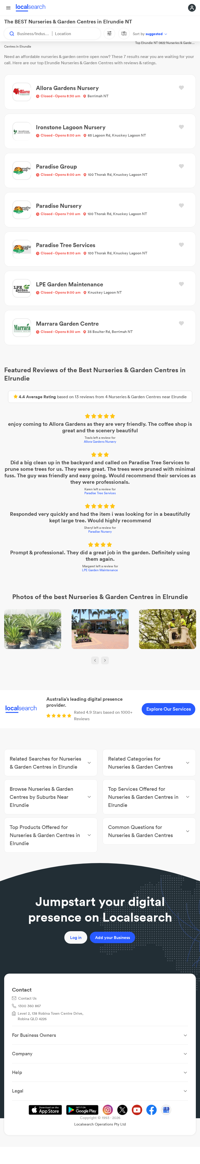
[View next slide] (105, 660)
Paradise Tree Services (100, 493)
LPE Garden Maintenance (100, 570)
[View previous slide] (95, 660)
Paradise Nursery (100, 531)
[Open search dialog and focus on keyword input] (9, 33)
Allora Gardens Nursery (100, 441)
